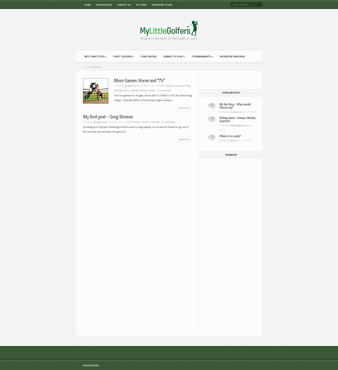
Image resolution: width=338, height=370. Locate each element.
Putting (134, 90)
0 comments (164, 90)
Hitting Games (121, 90)
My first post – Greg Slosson (108, 117)
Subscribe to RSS (162, 5)
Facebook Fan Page (232, 56)
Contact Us (124, 5)
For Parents (133, 122)
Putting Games (147, 90)
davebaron (236, 112)
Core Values (149, 56)
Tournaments (202, 56)
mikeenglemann (238, 125)
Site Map (141, 5)
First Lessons (123, 56)
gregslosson (131, 85)
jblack (233, 140)
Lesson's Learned (150, 122)
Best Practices (95, 56)
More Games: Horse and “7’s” (139, 80)
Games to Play (174, 56)
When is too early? (230, 136)
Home (87, 5)
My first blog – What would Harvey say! (235, 105)
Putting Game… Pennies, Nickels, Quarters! (237, 119)
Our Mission (104, 5)
